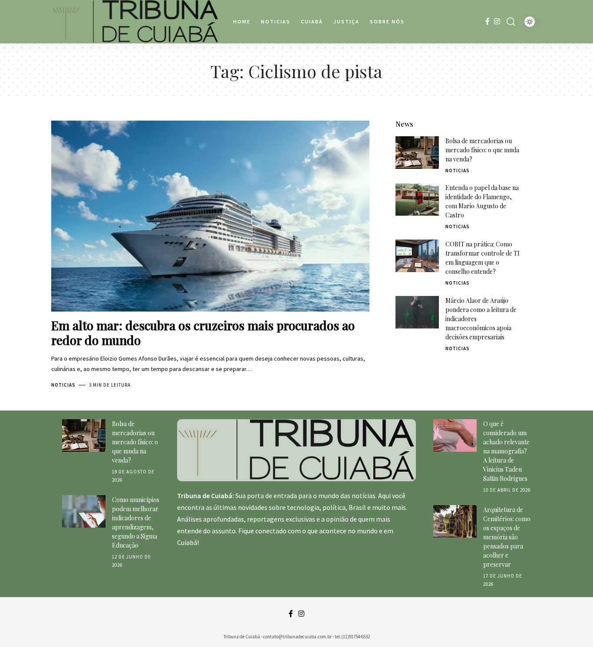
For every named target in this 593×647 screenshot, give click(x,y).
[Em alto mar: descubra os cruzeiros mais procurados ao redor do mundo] (210, 216)
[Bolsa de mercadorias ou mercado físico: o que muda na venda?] (417, 152)
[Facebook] (487, 21)
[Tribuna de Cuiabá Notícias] (135, 21)
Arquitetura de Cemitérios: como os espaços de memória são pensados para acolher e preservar (506, 537)
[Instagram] (497, 21)
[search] (511, 21)
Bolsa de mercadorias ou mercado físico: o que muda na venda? (482, 150)
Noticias (63, 385)
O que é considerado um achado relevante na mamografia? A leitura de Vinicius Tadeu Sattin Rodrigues (506, 451)
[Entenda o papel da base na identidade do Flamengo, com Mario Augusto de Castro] (417, 200)
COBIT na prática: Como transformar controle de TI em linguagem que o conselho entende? (482, 258)
